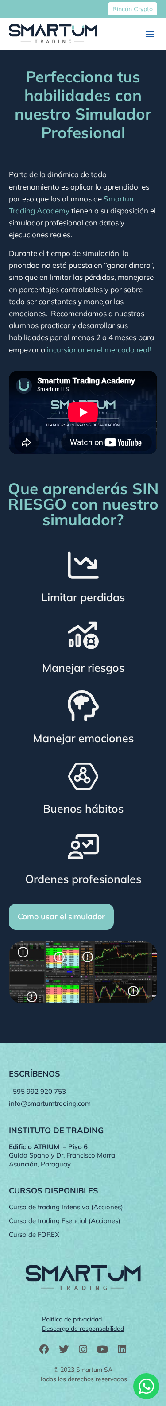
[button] (150, 34)
